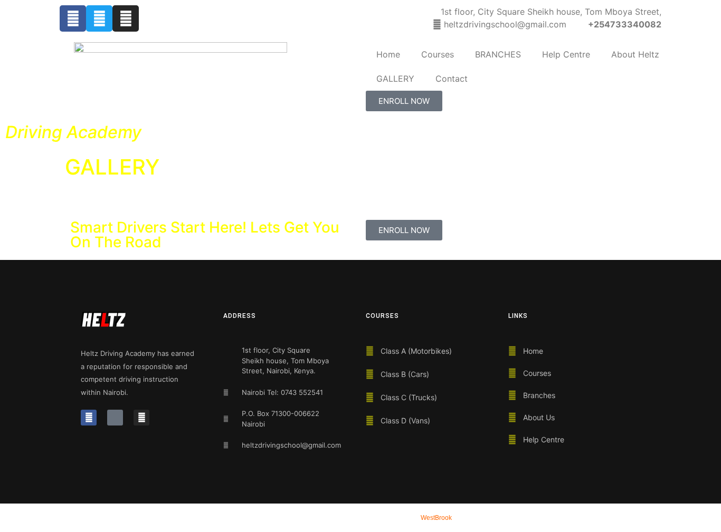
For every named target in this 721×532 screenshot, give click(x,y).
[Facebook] (89, 417)
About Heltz (635, 54)
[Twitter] (99, 18)
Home (388, 54)
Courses (437, 54)
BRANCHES (498, 54)
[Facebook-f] (73, 18)
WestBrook (436, 517)
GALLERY (395, 78)
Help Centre (566, 54)
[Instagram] (125, 18)
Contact (451, 78)
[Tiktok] (115, 417)
